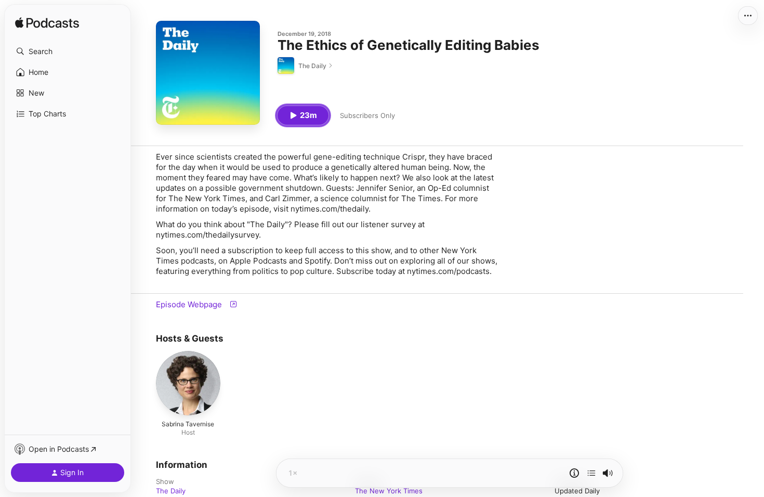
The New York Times (389, 491)
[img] (47, 23)
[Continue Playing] (591, 473)
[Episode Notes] (574, 473)
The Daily (171, 491)
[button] (67, 51)
